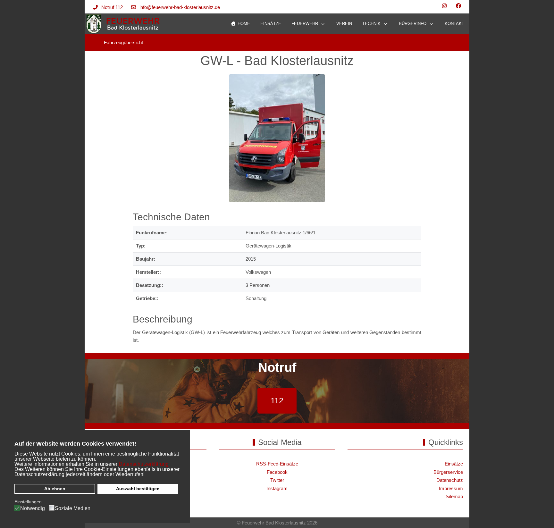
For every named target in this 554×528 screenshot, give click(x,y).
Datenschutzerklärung (144, 464)
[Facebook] (458, 6)
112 (277, 400)
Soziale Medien (72, 508)
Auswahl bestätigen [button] (138, 488)
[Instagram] (444, 6)
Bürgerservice (448, 472)
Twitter (277, 480)
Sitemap (454, 496)
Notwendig (32, 508)
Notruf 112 (112, 7)
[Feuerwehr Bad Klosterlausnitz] (123, 23)
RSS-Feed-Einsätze (277, 463)
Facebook (277, 472)
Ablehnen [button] (54, 488)
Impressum (451, 488)
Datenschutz (449, 480)
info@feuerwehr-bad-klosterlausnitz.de (179, 7)
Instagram (277, 488)
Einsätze (454, 463)
